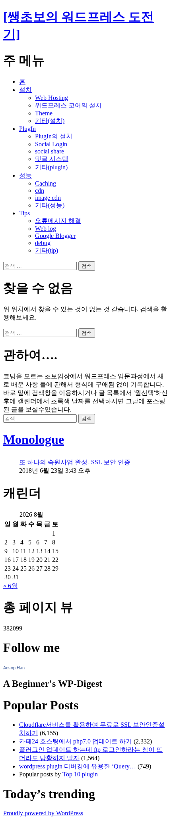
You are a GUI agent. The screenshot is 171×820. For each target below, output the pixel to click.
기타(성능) (49, 205)
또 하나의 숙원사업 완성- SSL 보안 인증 (74, 462)
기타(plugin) (51, 167)
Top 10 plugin (80, 774)
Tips (24, 213)
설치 (25, 89)
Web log (45, 228)
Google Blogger (55, 235)
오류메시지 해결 (58, 220)
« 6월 (10, 585)
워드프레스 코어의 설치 (68, 105)
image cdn (48, 197)
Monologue (33, 439)
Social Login (51, 144)
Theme (43, 113)
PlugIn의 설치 (53, 136)
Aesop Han (14, 667)
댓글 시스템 (51, 158)
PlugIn (27, 128)
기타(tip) (46, 250)
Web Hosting (51, 97)
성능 (25, 175)
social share (49, 151)
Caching (45, 183)
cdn (39, 190)
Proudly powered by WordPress (43, 813)
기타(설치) (49, 120)
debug (43, 242)
